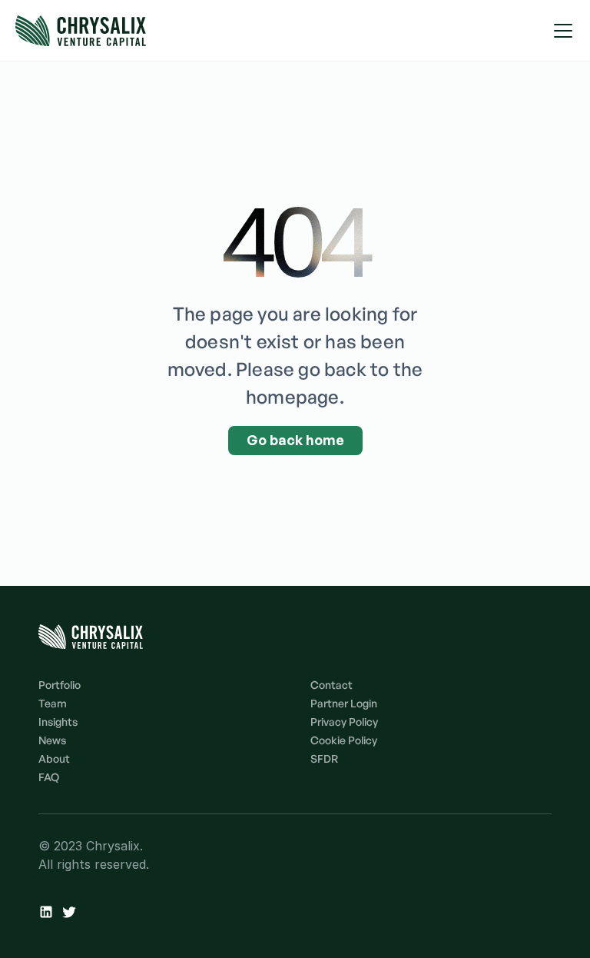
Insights (58, 721)
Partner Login (343, 703)
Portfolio (59, 684)
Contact (331, 684)
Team (52, 703)
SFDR (324, 758)
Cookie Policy (343, 740)
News (52, 740)
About (54, 758)
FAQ (48, 776)
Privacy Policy (344, 721)
